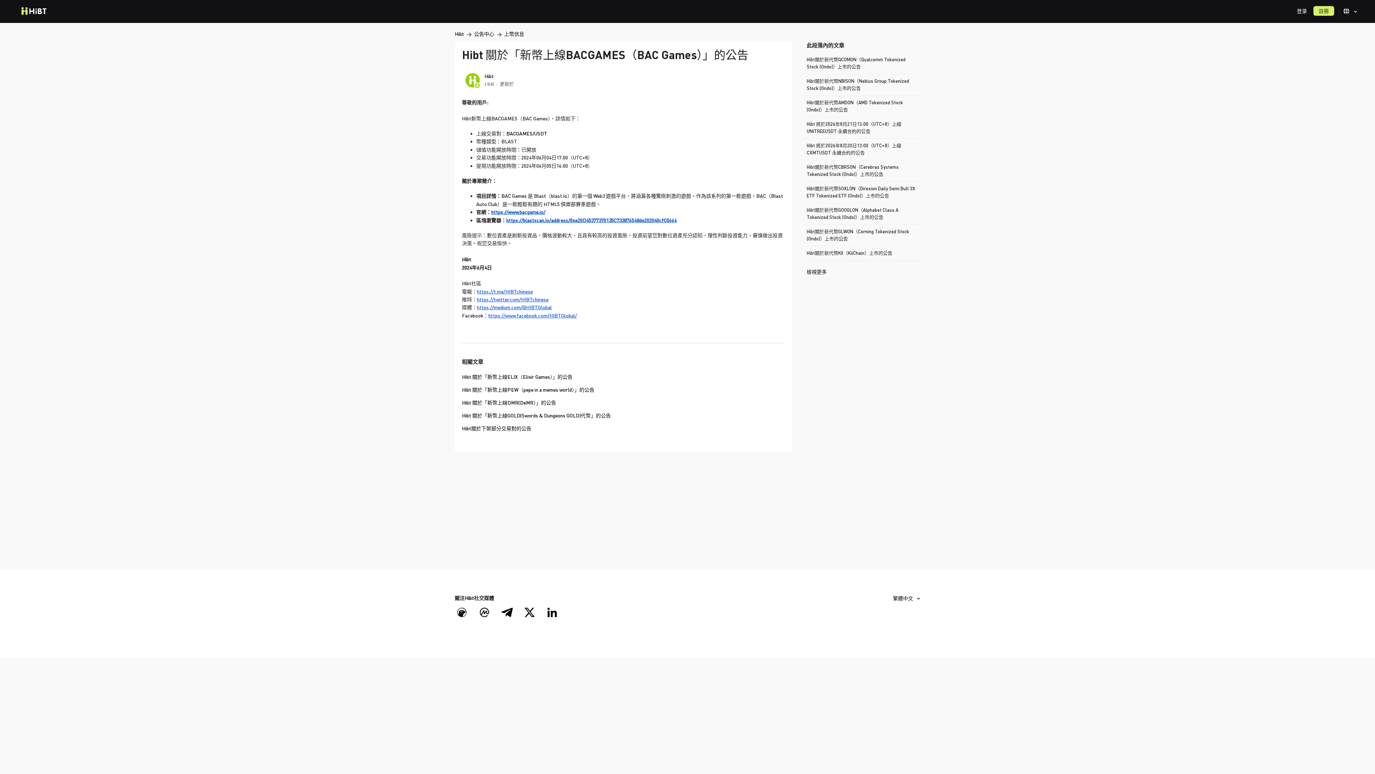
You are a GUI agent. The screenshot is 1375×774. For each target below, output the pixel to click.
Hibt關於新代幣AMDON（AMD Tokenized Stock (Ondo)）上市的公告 (855, 106)
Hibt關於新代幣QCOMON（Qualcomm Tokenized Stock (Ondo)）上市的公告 (856, 63)
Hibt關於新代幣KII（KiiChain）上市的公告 (849, 253)
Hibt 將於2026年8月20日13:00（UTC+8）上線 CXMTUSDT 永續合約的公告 (854, 149)
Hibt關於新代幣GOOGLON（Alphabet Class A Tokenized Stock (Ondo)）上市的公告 (852, 213)
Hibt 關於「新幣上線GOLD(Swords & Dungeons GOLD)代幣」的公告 (536, 415)
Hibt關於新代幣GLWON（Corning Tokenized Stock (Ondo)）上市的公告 (858, 235)
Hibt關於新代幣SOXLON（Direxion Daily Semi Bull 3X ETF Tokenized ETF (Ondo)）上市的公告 (861, 192)
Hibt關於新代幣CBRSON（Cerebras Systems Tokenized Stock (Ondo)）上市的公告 (853, 170)
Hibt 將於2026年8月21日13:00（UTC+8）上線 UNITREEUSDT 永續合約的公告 (854, 127)
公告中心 (484, 34)
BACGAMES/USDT (526, 133)
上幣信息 (514, 34)
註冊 (1324, 11)
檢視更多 (817, 272)
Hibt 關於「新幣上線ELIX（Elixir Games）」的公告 (517, 377)
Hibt (459, 34)
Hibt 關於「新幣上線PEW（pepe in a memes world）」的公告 (528, 390)
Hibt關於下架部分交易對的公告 (496, 428)
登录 (1302, 11)
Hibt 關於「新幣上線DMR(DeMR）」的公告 (509, 403)
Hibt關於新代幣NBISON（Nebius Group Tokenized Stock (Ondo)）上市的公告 (858, 84)
